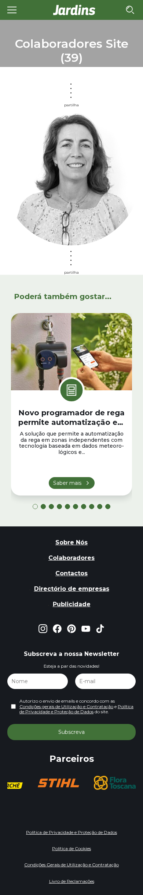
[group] (58, 783)
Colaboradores (71, 557)
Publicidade (72, 604)
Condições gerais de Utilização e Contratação (66, 706)
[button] (35, 506)
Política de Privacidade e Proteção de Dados (76, 709)
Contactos (71, 573)
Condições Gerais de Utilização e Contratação (71, 864)
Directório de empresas (71, 588)
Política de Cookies (71, 848)
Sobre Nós (71, 542)
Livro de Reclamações (71, 881)
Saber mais (67, 483)
